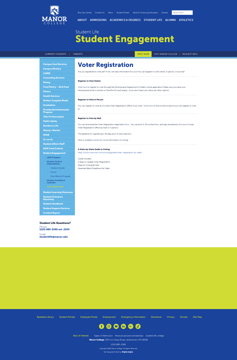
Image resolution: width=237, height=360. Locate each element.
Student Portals (123, 12)
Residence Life (50, 125)
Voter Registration (55, 186)
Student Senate (58, 168)
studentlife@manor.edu (54, 236)
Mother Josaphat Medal (55, 100)
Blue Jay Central (84, 12)
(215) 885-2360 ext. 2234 (54, 229)
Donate (165, 12)
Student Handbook (53, 203)
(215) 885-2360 (118, 344)
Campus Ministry (52, 68)
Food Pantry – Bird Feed (56, 87)
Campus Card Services (55, 64)
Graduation (49, 105)
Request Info (190, 54)
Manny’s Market (51, 130)
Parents (77, 54)
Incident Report (51, 213)
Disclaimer (156, 317)
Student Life (153, 20)
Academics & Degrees (125, 20)
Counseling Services (53, 77)
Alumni (170, 20)
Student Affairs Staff (54, 144)
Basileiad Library (45, 317)
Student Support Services (56, 208)
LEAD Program (53, 157)
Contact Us (100, 12)
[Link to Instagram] (108, 328)
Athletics (186, 20)
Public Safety (50, 121)
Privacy (171, 317)
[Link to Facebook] (101, 328)
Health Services (51, 96)
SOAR (46, 135)
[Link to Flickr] (130, 328)
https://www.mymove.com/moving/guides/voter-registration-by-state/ (110, 152)
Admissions (98, 20)
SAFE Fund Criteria (53, 148)
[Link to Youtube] (116, 328)
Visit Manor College (166, 54)
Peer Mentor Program (60, 176)
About (82, 20)
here (85, 87)
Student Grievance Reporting (53, 198)
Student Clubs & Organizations (54, 162)
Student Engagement (54, 153)
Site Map (197, 317)
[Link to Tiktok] (138, 328)
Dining (46, 82)
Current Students (55, 54)
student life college (155, 335)
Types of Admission (103, 335)
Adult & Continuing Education (145, 12)
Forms (53, 172)
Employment (109, 317)
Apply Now (143, 54)
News (110, 12)
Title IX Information (53, 116)
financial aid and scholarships (129, 335)
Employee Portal (88, 317)
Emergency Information (133, 317)
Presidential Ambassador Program (56, 110)
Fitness (46, 91)
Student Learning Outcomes (58, 192)
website (96, 140)
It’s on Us (48, 139)
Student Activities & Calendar (56, 181)
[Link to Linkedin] (123, 328)
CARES (46, 73)
